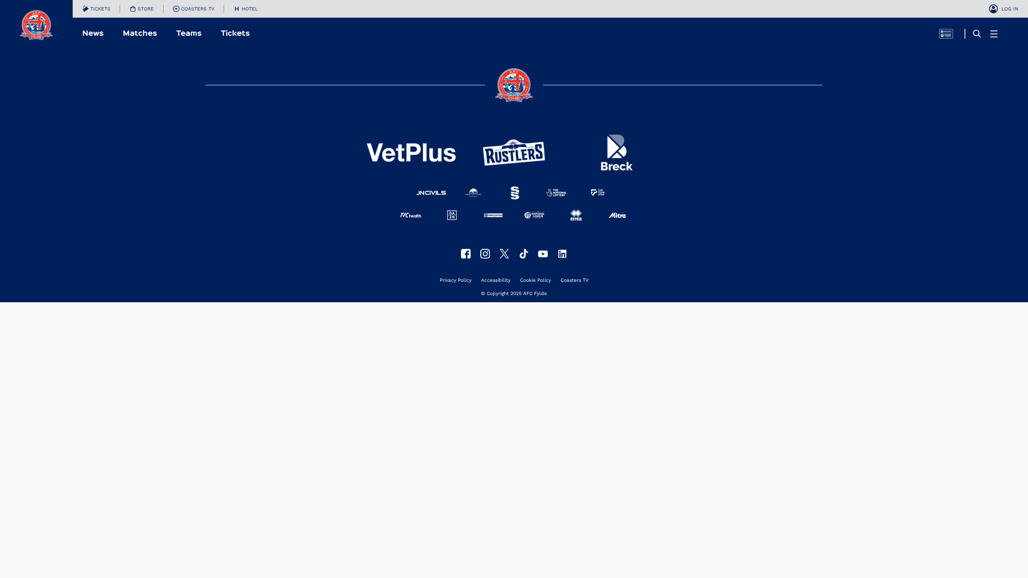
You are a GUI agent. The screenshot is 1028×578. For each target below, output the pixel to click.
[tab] (96, 9)
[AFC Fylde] (504, 253)
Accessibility (495, 280)
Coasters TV (575, 280)
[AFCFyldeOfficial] (466, 253)
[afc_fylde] (485, 253)
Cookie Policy (535, 280)
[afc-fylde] (523, 253)
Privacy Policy (455, 280)
